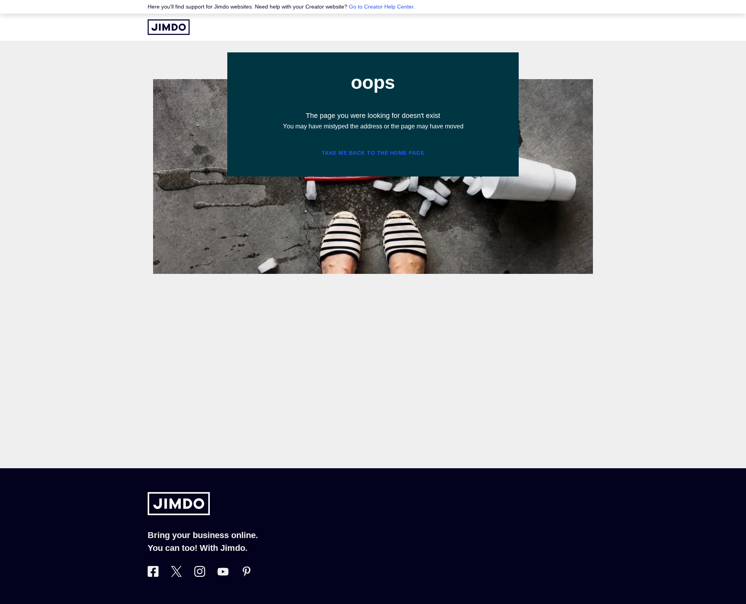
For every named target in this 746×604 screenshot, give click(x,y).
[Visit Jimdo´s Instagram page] (199, 574)
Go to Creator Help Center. (382, 6)
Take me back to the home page (373, 153)
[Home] (169, 27)
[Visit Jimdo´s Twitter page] (176, 574)
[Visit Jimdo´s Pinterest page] (246, 574)
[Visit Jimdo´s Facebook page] (153, 574)
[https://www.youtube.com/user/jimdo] (223, 574)
